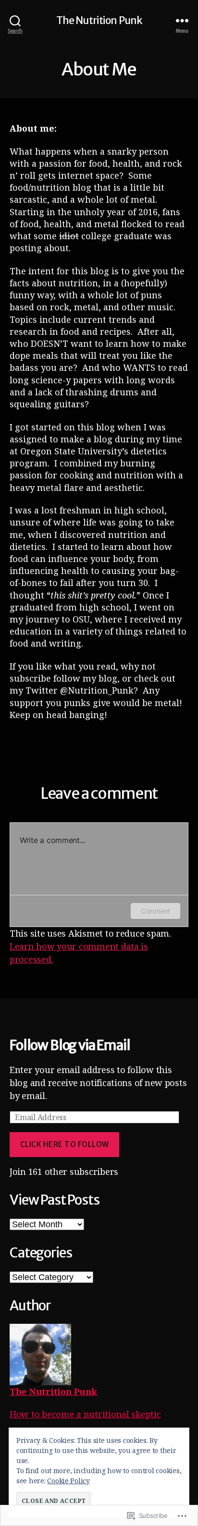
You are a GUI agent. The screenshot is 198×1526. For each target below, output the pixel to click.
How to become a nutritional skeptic (85, 1414)
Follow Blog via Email (70, 1045)
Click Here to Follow (64, 1144)
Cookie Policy (68, 1480)
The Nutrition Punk (99, 20)
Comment (155, 911)
